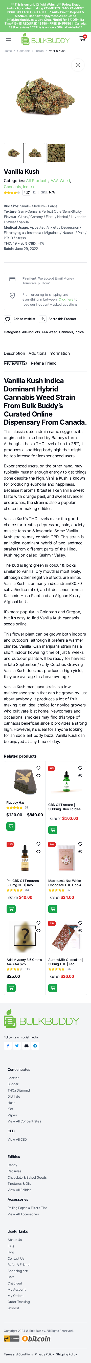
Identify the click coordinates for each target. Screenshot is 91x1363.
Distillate (14, 1096)
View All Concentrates (24, 1121)
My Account (17, 1289)
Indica (40, 51)
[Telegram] (35, 1046)
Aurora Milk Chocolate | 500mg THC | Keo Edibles (65, 964)
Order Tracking (19, 1302)
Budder (13, 1084)
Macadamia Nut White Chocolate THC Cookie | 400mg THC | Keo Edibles (66, 887)
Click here (66, 299)
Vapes (12, 1115)
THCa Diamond (19, 1090)
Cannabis (23, 51)
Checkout (15, 1283)
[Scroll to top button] (83, 1340)
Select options (10, 826)
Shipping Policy (66, 1354)
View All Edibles (19, 1190)
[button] (78, 65)
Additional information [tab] (49, 353)
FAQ (11, 1246)
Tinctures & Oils (19, 1183)
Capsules (14, 1171)
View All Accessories (23, 1214)
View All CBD (17, 1139)
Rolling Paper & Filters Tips (27, 1208)
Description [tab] (14, 353)
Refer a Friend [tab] (44, 363)
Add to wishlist (7, 319)
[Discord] (26, 1046)
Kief (10, 1109)
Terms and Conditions (18, 1354)
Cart (11, 1277)
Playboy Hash (16, 802)
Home (8, 51)
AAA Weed (60, 180)
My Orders (16, 1296)
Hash (11, 1103)
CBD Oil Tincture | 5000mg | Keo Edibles (64, 807)
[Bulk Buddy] (45, 39)
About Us (15, 1240)
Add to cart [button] (52, 830)
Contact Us (16, 1258)
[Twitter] (17, 1046)
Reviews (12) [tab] (15, 363)
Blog (11, 1252)
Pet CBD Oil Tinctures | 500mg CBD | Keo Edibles (23, 885)
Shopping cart (18, 1271)
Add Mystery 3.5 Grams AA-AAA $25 (24, 962)
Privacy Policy (44, 1354)
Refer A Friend (19, 1264)
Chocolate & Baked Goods (27, 1177)
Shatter (13, 1078)
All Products (37, 180)
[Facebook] (8, 1046)
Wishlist (13, 1308)
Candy (12, 1165)
